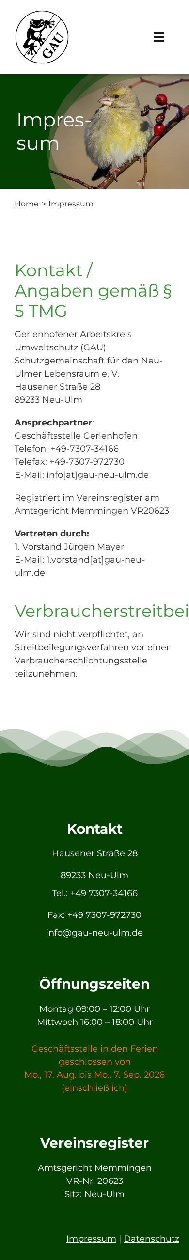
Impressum (91, 1238)
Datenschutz (151, 1238)
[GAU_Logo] (42, 14)
